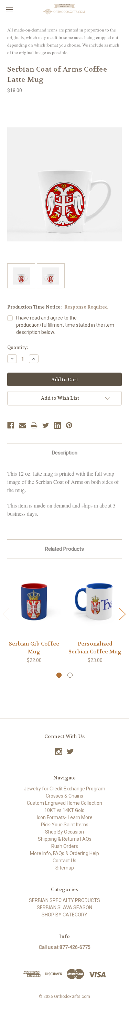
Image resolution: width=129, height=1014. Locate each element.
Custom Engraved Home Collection (64, 803)
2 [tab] (70, 675)
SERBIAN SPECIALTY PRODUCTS (64, 900)
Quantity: (17, 347)
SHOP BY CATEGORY (64, 914)
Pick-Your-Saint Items (64, 824)
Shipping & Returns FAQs (65, 839)
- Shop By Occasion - (64, 832)
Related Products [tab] (64, 549)
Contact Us (64, 860)
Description (64, 453)
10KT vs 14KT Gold (64, 810)
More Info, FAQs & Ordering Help (64, 853)
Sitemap (64, 868)
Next (122, 613)
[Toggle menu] (9, 9)
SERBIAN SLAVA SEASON (64, 907)
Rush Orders (64, 846)
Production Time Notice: (57, 307)
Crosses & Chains (64, 796)
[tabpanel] (34, 615)
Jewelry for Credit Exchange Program (64, 788)
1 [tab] (59, 675)
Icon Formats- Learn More (65, 817)
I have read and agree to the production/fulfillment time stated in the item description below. (65, 325)
